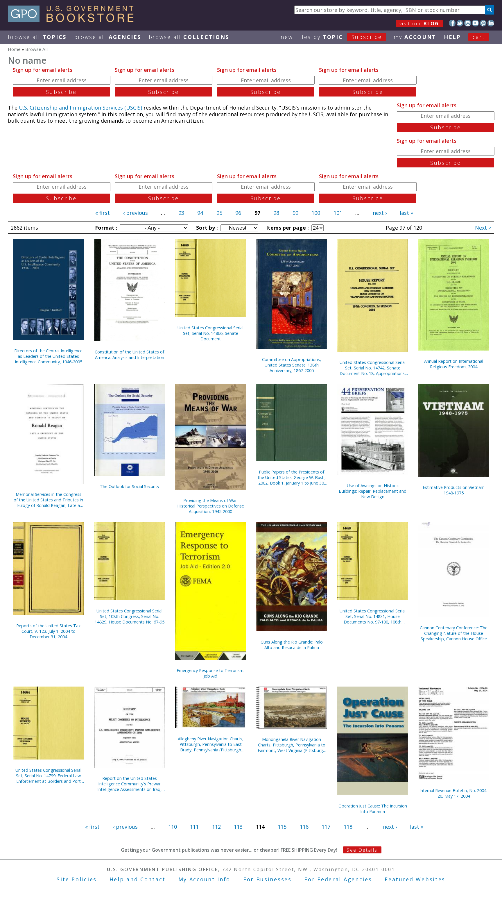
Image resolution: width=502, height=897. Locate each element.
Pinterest (483, 23)
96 (238, 212)
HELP (452, 36)
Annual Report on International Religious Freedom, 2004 (453, 363)
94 (200, 212)
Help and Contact (138, 879)
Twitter (460, 23)
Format (105, 227)
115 (282, 826)
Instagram (467, 23)
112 (216, 826)
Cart (479, 36)
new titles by (331, 36)
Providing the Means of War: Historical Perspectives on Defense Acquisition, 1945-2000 (210, 506)
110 (172, 826)
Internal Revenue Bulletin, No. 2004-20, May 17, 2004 (453, 793)
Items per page (286, 227)
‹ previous (135, 212)
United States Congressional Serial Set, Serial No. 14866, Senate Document (210, 333)
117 (326, 826)
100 (315, 212)
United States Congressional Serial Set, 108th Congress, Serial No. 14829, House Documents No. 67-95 (129, 616)
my (415, 36)
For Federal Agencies (338, 879)
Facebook (452, 23)
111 (194, 826)
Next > (483, 227)
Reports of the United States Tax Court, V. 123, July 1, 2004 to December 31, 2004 (48, 631)
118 (348, 826)
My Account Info (204, 879)
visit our (419, 23)
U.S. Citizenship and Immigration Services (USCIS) (80, 107)
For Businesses (267, 879)
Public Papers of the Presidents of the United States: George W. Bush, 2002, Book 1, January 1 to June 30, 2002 (292, 477)
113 (238, 826)
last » (406, 212)
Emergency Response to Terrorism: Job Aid (210, 673)
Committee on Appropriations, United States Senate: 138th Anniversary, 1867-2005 (291, 365)
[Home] (73, 20)
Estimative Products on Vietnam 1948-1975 (454, 490)
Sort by (206, 227)
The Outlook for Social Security (129, 486)
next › (380, 212)
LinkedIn (490, 23)
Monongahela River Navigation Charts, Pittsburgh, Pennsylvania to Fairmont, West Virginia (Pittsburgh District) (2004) (291, 745)
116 (304, 826)
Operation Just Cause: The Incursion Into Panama (372, 808)
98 (276, 212)
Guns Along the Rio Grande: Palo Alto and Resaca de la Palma (292, 644)
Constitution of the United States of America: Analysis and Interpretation (129, 354)
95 (219, 212)
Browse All (37, 36)
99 (295, 212)
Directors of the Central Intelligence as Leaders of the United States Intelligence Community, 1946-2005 (48, 356)
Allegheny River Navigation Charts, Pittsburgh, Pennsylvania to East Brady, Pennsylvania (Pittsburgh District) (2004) (210, 744)
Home (14, 49)
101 (338, 212)
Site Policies (77, 879)
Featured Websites (415, 879)
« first (102, 212)
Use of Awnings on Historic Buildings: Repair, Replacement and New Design (372, 491)
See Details (362, 850)
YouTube (475, 23)
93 (181, 212)
